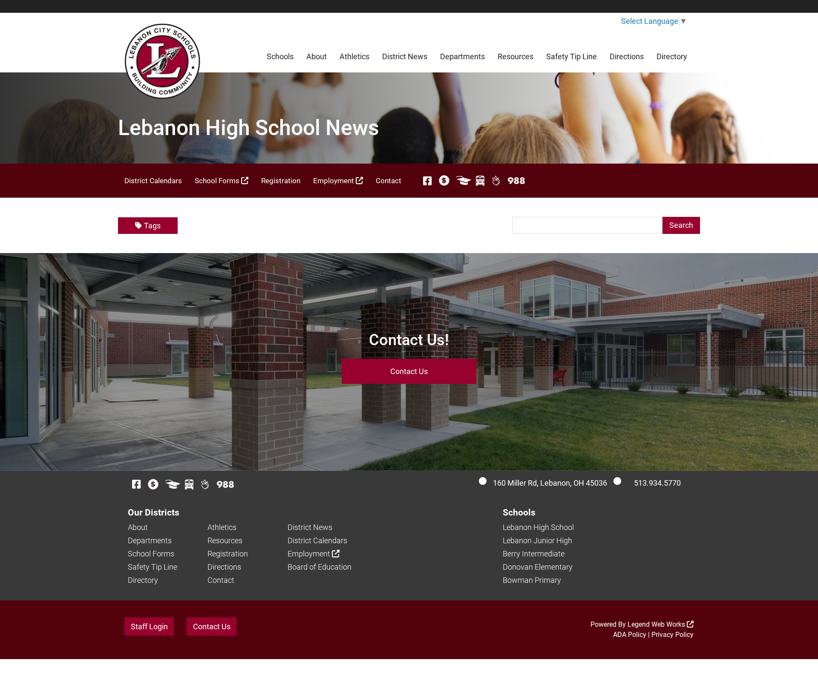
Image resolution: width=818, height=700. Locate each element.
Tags (152, 225)
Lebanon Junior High (537, 540)
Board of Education (319, 566)
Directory (672, 56)
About (316, 56)
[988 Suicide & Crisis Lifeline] (516, 180)
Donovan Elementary (538, 566)
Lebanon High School (538, 527)
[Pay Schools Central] (445, 181)
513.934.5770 (657, 482)
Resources (515, 56)
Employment (334, 180)
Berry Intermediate (534, 553)
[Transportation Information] (480, 181)
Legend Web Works (657, 624)
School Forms (218, 180)
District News (404, 56)
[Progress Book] (463, 181)
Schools (280, 56)
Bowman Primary (532, 580)
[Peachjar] (496, 181)
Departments (462, 56)
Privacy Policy (672, 635)
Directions (627, 56)
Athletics (354, 56)
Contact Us (409, 371)
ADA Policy (629, 635)
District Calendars (153, 180)
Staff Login (149, 626)
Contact (388, 180)
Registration (280, 180)
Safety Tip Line (571, 56)
